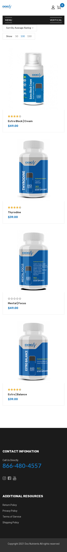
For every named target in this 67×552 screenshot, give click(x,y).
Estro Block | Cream (20, 121)
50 (16, 36)
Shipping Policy (11, 522)
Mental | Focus (17, 303)
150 (29, 36)
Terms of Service (12, 516)
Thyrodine (14, 212)
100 (23, 36)
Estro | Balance (17, 394)
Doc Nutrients (32, 543)
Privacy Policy (10, 510)
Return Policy (10, 505)
